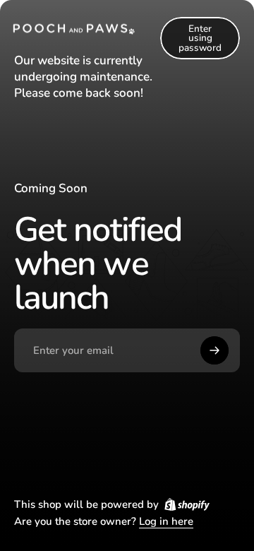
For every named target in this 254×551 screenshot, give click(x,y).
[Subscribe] (214, 350)
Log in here (166, 521)
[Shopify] (187, 504)
